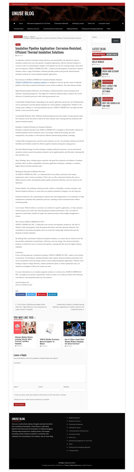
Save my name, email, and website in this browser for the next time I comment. (40, 395)
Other (109, 29)
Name (16, 387)
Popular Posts (99, 54)
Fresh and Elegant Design (110, 72)
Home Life (91, 23)
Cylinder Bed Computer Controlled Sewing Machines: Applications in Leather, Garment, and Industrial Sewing (68, 307)
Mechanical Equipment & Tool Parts (38, 23)
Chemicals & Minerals (61, 23)
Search (94, 37)
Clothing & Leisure (78, 23)
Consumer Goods (104, 23)
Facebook (21, 294)
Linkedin (53, 294)
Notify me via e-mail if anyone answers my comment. (32, 399)
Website (66, 387)
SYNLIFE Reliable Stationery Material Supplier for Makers (49, 341)
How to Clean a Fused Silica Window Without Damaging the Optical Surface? (74, 341)
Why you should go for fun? (111, 104)
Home (21, 23)
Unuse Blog (23, 13)
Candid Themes (86, 465)
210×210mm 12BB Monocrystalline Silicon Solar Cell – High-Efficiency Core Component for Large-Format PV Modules (31, 307)
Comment (17, 363)
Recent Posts (112, 54)
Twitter (31, 294)
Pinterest (42, 294)
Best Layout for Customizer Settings (109, 88)
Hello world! (98, 61)
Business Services (33, 29)
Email (41, 387)
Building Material (72, 29)
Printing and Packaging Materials (92, 29)
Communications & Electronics (53, 29)
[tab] (99, 54)
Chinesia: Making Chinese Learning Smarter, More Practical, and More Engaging (24, 340)
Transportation (18, 29)
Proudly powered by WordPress (52, 465)
